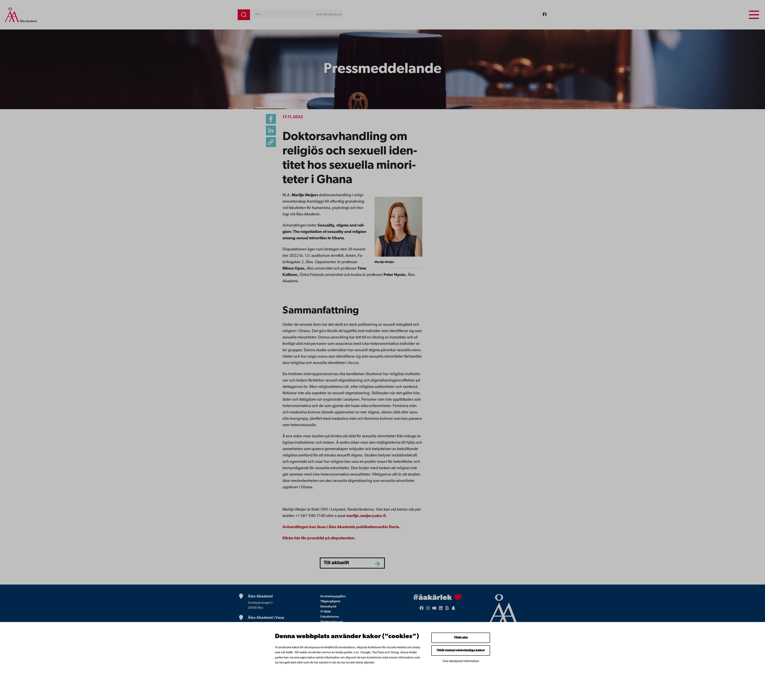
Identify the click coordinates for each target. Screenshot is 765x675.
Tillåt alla (461, 637)
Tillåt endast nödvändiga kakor (460, 650)
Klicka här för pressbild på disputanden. (319, 538)
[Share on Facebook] (271, 119)
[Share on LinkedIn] (271, 130)
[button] (271, 142)
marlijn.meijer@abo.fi (366, 516)
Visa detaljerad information (460, 661)
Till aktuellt (336, 562)
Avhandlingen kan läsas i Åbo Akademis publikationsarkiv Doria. (341, 527)
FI (545, 14)
